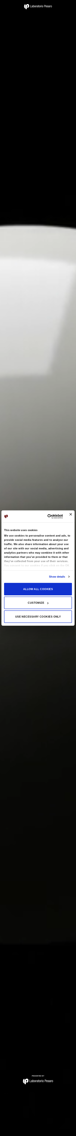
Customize (36, 602)
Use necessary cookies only (38, 616)
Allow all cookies (38, 588)
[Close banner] (70, 516)
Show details (57, 576)
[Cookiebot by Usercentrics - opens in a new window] (48, 516)
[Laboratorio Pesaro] (38, 6)
